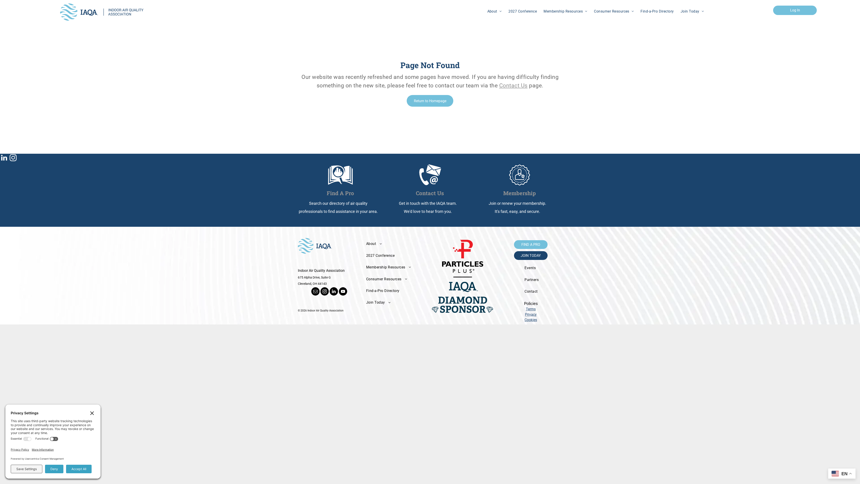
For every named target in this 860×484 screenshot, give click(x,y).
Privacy (531, 314)
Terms (531, 309)
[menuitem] (494, 11)
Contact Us (513, 85)
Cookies (531, 320)
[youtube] (343, 292)
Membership (519, 193)
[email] (315, 292)
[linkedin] (4, 158)
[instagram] (13, 158)
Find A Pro (340, 193)
